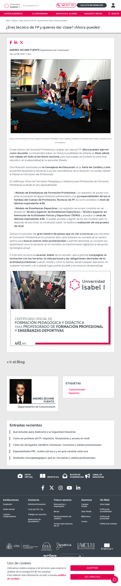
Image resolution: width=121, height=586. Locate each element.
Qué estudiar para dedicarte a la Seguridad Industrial (44, 432)
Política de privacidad (104, 517)
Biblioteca (85, 516)
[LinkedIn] (16, 42)
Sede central (9, 509)
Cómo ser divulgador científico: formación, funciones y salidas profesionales (57, 445)
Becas (56, 511)
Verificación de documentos (34, 520)
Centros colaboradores (9, 515)
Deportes (74, 393)
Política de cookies (108, 524)
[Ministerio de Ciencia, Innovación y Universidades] (22, 546)
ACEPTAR (92, 568)
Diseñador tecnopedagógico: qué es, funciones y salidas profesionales (54, 457)
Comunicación (77, 389)
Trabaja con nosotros (37, 514)
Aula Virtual (86, 511)
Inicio (8, 21)
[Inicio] (25, 6)
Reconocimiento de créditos (62, 517)
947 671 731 (68, 5)
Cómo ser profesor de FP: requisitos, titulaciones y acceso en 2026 (51, 438)
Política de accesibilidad (106, 510)
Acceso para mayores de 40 (63, 525)
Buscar (115, 14)
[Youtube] (69, 488)
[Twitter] (22, 42)
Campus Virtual (84, 505)
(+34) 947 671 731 (35, 509)
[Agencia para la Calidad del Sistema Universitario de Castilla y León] (86, 546)
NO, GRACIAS (92, 577)
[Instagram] (60, 488)
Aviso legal (105, 504)
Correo (84, 521)
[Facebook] (12, 42)
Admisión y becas (93, 14)
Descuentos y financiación (60, 505)
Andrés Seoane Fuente (25, 50)
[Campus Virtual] (113, 5)
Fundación (7, 504)
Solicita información (91, 5)
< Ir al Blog (16, 362)
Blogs (14, 21)
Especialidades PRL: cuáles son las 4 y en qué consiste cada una (50, 451)
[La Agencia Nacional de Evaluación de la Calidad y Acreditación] (64, 546)
